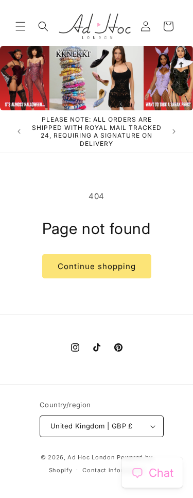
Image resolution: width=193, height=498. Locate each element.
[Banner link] (96, 78)
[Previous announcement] (19, 131)
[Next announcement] (174, 131)
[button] (20, 26)
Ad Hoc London (91, 457)
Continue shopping (97, 266)
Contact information (113, 470)
